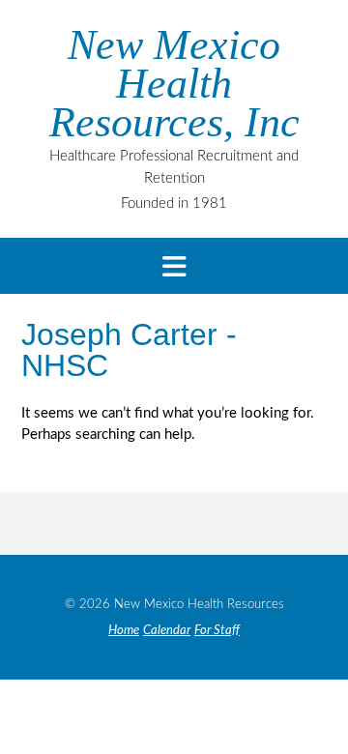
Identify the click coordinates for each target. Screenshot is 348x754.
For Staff (217, 630)
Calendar (166, 630)
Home (123, 630)
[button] (174, 266)
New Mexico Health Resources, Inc (174, 84)
